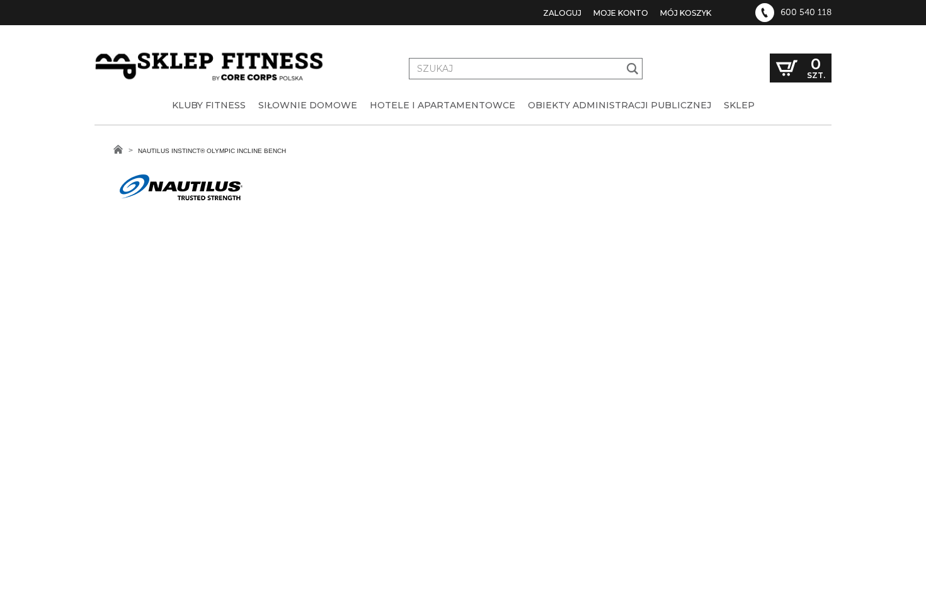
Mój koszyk (685, 13)
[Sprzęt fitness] (211, 55)
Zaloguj (562, 13)
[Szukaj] (633, 68)
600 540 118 (806, 12)
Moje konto (620, 13)
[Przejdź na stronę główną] (118, 149)
